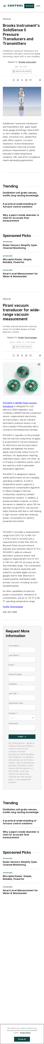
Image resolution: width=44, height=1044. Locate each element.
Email (12, 665)
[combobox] (22, 717)
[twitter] (22, 80)
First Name (14, 646)
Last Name (14, 655)
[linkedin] (18, 80)
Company (13, 684)
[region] (22, 1034)
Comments (13, 723)
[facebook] (13, 80)
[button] (4, 6)
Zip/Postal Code (16, 703)
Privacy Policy (25, 1033)
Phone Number (15, 674)
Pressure (7, 19)
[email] (30, 80)
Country (13, 713)
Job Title (13, 693)
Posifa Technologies (27, 337)
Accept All (22, 1039)
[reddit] (26, 80)
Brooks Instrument (27, 62)
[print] (40, 80)
